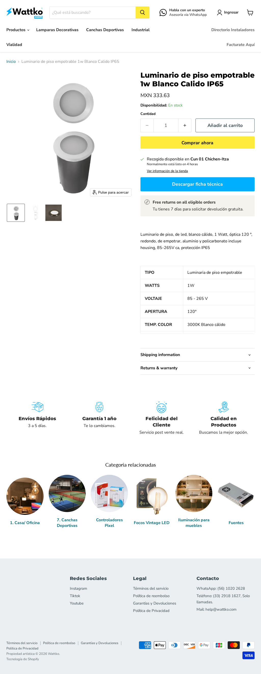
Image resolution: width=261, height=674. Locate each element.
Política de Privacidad (151, 610)
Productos (16, 30)
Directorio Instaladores (233, 30)
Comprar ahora (197, 143)
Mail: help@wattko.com (217, 609)
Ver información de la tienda (167, 171)
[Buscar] (142, 12)
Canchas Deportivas (105, 30)
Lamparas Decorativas (57, 30)
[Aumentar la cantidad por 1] (184, 126)
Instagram (78, 588)
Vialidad (14, 45)
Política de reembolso (151, 595)
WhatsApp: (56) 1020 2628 (221, 588)
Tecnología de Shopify (22, 659)
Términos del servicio (150, 588)
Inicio (11, 61)
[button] (229, 12)
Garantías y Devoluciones (154, 603)
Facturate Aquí (241, 45)
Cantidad (147, 114)
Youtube (77, 603)
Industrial (141, 30)
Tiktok (75, 595)
